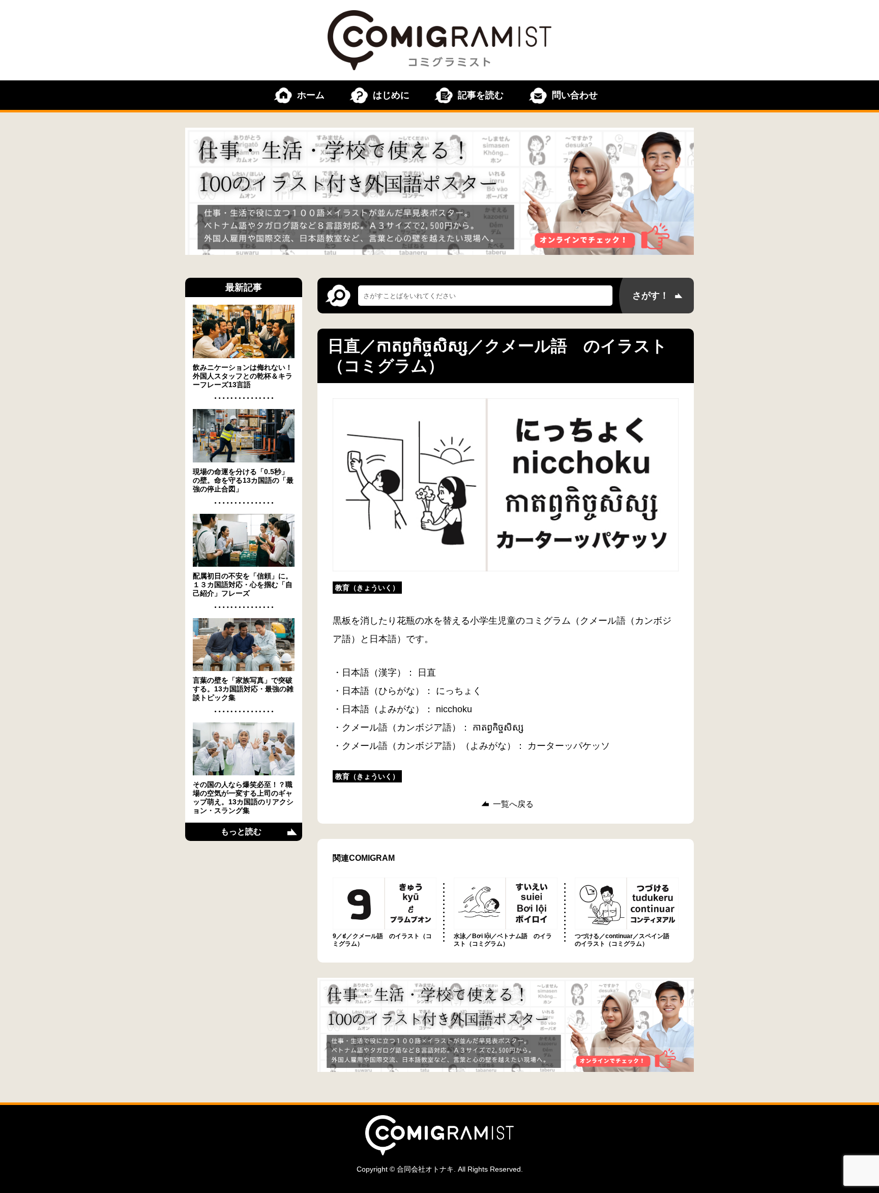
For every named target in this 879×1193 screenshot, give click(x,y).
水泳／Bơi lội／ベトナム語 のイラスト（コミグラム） (503, 940)
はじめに (391, 95)
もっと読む (241, 831)
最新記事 (243, 287)
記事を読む (481, 95)
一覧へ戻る (513, 804)
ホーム (311, 95)
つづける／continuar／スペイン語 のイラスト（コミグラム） (625, 940)
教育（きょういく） (367, 588)
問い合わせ (575, 95)
